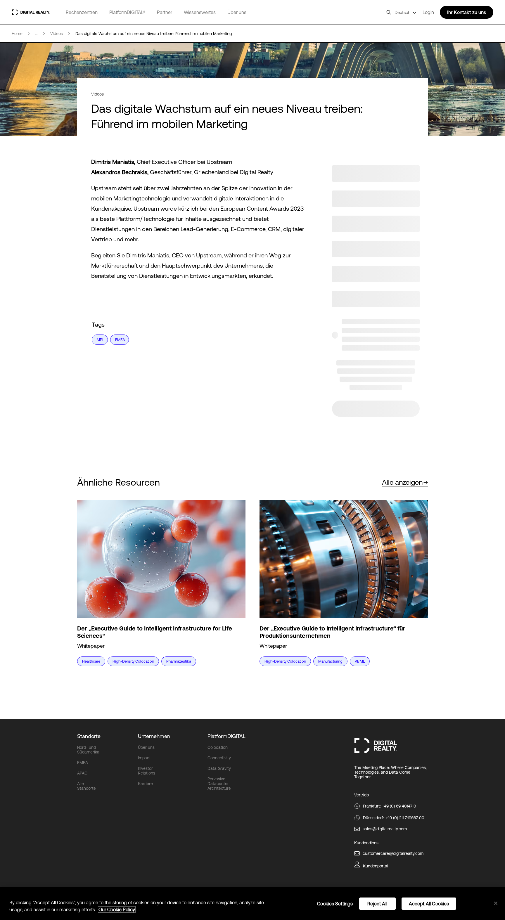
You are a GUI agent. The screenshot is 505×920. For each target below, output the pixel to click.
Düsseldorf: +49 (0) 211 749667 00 (393, 817)
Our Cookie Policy (116, 909)
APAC (82, 773)
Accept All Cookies (429, 903)
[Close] (495, 903)
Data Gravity (219, 768)
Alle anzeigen (402, 482)
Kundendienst (367, 843)
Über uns (236, 12)
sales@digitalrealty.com (385, 829)
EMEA (82, 762)
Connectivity (219, 758)
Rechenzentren (82, 12)
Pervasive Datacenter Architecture (219, 784)
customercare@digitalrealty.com (393, 853)
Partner (164, 12)
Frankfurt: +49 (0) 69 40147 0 (389, 806)
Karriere (145, 783)
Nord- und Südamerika (88, 749)
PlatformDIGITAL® (127, 12)
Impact (144, 758)
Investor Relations (146, 770)
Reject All (377, 903)
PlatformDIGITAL (226, 736)
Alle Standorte (86, 786)
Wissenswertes (200, 12)
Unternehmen (154, 736)
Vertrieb (361, 795)
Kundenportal (375, 866)
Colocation (217, 747)
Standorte (89, 736)
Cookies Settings (335, 903)
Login (428, 12)
